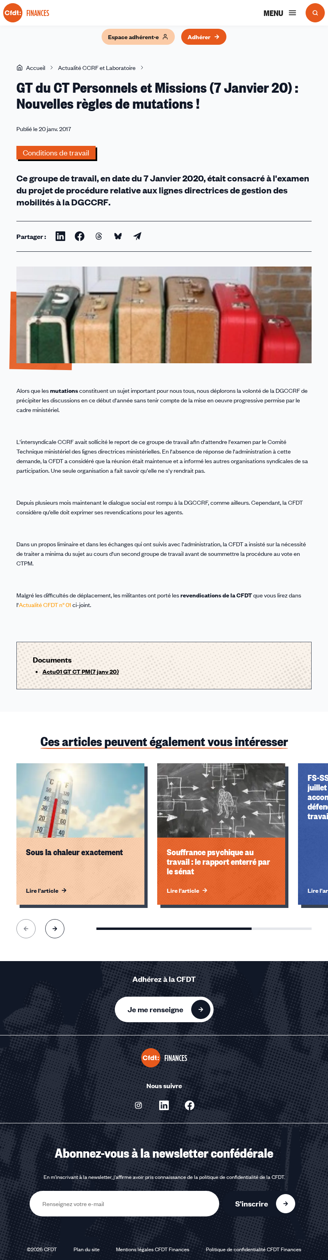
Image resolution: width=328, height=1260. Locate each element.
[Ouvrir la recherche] (315, 12)
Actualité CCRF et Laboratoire (97, 68)
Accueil (35, 68)
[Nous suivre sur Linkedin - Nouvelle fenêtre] (164, 1105)
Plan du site (87, 1249)
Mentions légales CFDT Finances (152, 1249)
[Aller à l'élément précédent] (26, 928)
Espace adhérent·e (133, 37)
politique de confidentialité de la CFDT (241, 1176)
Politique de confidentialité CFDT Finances (253, 1249)
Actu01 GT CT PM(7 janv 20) (80, 671)
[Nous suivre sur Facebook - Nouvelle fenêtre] (189, 1105)
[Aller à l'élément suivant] (54, 928)
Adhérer (199, 37)
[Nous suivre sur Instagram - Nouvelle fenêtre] (138, 1105)
